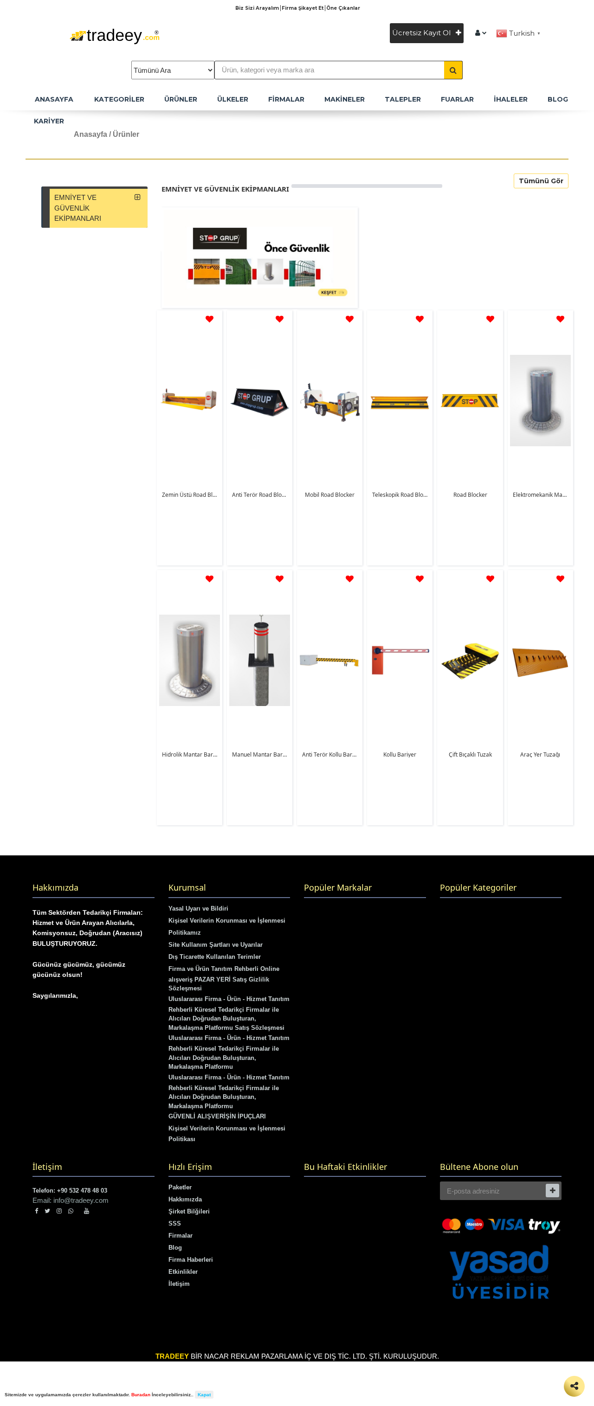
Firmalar (180, 1235)
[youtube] (86, 1210)
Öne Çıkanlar (343, 8)
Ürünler (180, 99)
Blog (175, 1247)
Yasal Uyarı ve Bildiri (198, 908)
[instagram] (59, 1210)
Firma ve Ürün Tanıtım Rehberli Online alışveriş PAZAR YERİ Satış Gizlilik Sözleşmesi (223, 978)
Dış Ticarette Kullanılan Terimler (214, 956)
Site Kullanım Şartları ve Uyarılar (215, 944)
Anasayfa (90, 134)
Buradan (140, 1394)
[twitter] (47, 1210)
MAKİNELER (344, 99)
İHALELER (511, 99)
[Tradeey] (114, 35)
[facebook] (36, 1210)
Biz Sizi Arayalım (257, 8)
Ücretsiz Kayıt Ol (422, 32)
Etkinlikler (183, 1271)
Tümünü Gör (541, 181)
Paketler (180, 1187)
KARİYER (49, 121)
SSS (174, 1223)
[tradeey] (481, 32)
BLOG (558, 99)
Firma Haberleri (190, 1259)
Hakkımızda (185, 1199)
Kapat (204, 1394)
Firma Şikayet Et (303, 8)
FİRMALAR (286, 99)
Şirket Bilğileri (189, 1211)
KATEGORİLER (119, 99)
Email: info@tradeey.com (70, 1200)
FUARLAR (457, 99)
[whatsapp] (72, 1210)
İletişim (179, 1283)
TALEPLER (403, 99)
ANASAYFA (54, 99)
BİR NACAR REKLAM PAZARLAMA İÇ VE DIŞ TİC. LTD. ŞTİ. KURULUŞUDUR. (297, 1356)
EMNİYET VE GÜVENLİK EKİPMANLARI (77, 207)
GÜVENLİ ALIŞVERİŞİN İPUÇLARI (217, 1116)
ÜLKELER (232, 99)
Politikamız (184, 932)
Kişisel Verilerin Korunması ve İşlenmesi (226, 920)
